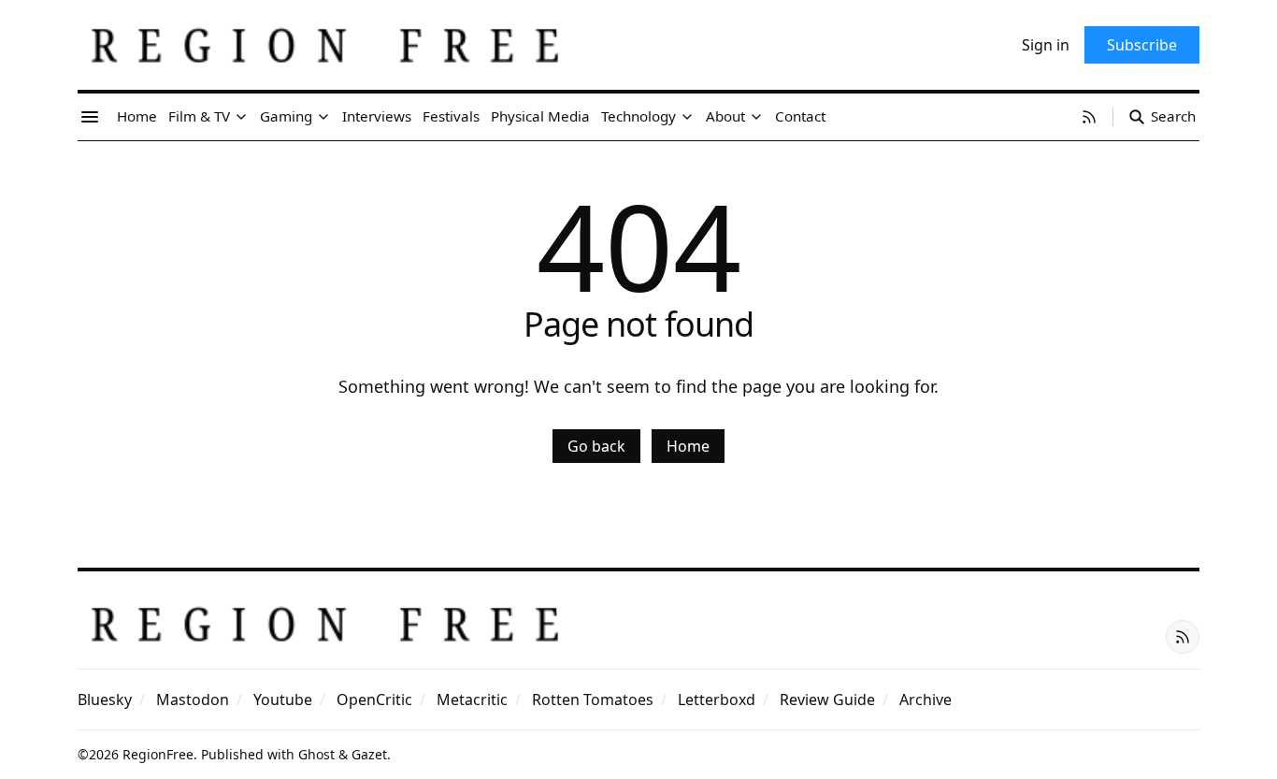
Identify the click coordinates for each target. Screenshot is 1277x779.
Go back (596, 446)
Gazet (369, 754)
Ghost (316, 754)
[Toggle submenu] (241, 116)
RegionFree (158, 754)
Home (688, 446)
